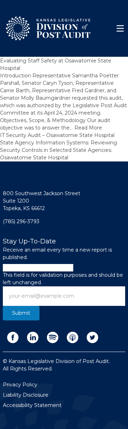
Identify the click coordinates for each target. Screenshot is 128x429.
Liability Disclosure (25, 395)
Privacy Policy (20, 384)
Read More (88, 128)
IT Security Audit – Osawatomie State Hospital (57, 135)
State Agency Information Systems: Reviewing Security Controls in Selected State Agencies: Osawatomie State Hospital (58, 150)
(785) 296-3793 (21, 221)
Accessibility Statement (32, 405)
